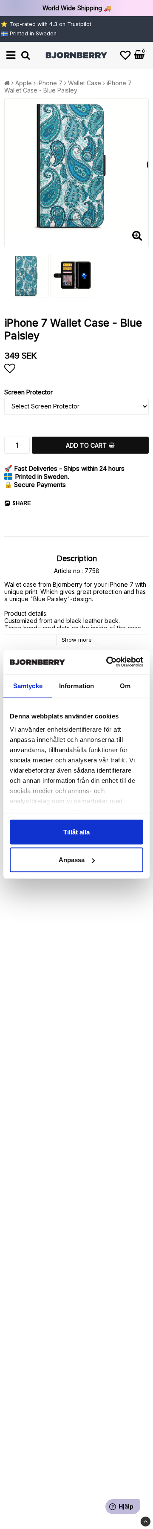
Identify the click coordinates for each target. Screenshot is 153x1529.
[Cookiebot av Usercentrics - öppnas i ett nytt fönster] (108, 662)
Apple (23, 83)
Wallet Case (84, 83)
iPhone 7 (49, 83)
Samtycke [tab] (27, 685)
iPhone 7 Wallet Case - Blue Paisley (68, 86)
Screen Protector (28, 392)
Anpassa (72, 859)
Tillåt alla (76, 831)
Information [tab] (76, 685)
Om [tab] (125, 685)
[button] (125, 55)
